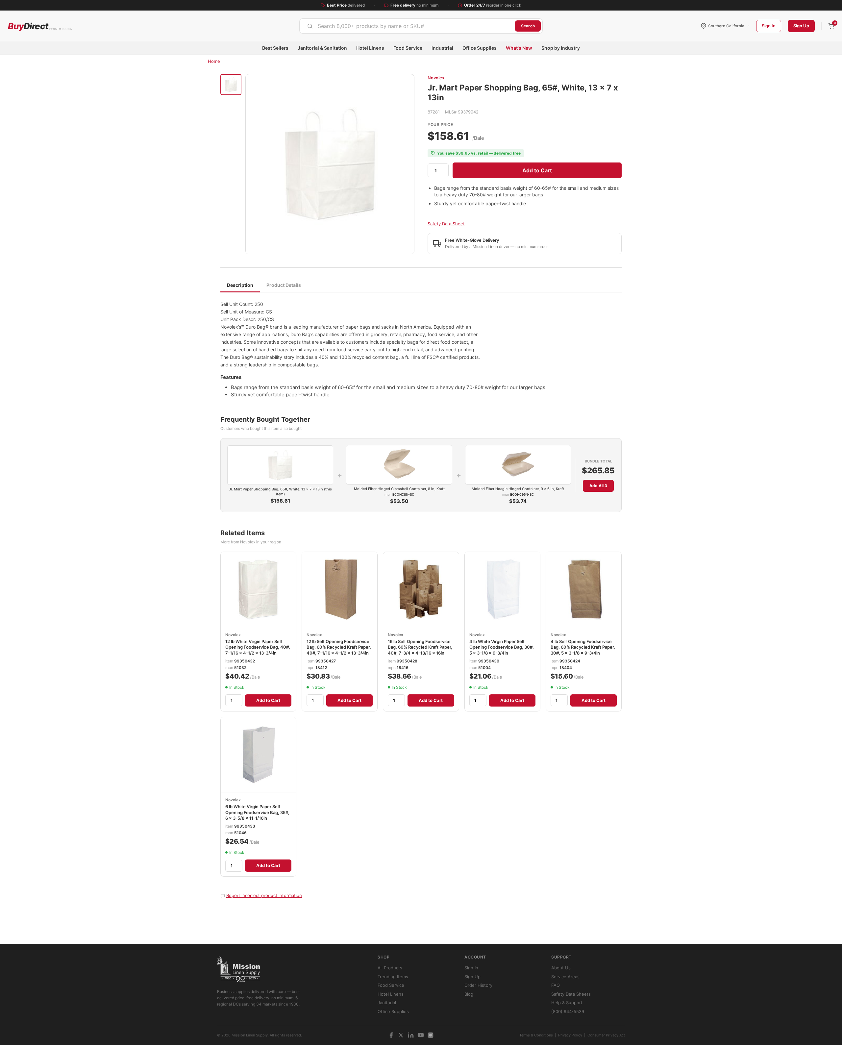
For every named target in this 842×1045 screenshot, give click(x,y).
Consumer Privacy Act (606, 1035)
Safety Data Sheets (571, 994)
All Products (390, 967)
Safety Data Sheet (446, 223)
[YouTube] (420, 1035)
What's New (519, 48)
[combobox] (407, 26)
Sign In (769, 25)
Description (240, 285)
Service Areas (565, 976)
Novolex (436, 77)
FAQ (555, 985)
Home (214, 61)
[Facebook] (391, 1035)
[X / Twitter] (401, 1035)
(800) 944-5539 (567, 1011)
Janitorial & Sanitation (322, 48)
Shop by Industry (560, 48)
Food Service (407, 48)
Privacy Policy (570, 1035)
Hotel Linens (370, 48)
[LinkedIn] (411, 1035)
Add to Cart (537, 170)
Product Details (283, 285)
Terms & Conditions (536, 1035)
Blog (468, 994)
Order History (478, 985)
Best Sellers (275, 48)
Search (528, 25)
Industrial (442, 48)
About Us (561, 967)
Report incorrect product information (264, 895)
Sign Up (801, 25)
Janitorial (387, 1002)
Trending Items (393, 976)
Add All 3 (598, 485)
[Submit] (310, 26)
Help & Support (566, 1002)
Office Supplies (479, 48)
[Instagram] (430, 1035)
